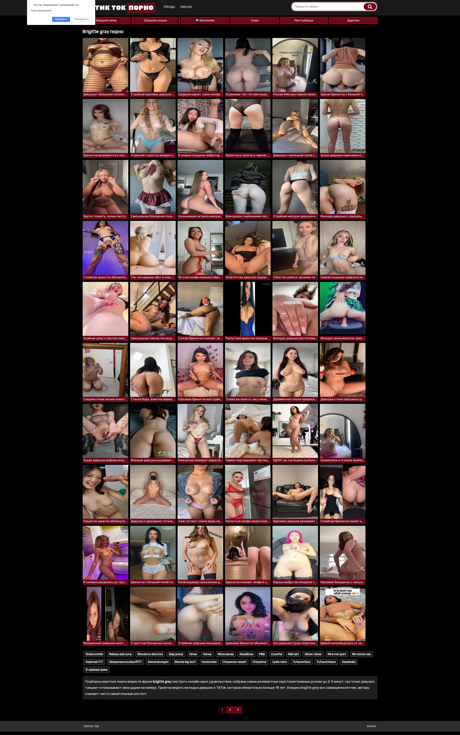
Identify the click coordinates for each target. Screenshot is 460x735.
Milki (262, 654)
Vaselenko (348, 662)
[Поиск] (370, 6)
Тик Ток (124, 8)
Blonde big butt (185, 662)
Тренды (169, 7)
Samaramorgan (158, 662)
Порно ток (91, 726)
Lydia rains (279, 662)
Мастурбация (304, 20)
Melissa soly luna (120, 654)
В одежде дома (96, 669)
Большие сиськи (155, 20)
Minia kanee (226, 654)
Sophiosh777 (94, 662)
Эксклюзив (206, 20)
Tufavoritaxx (301, 662)
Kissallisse (246, 654)
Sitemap (371, 726)
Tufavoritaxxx (326, 662)
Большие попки (106, 20)
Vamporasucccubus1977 (125, 662)
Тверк (254, 20)
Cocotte (276, 654)
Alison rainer (313, 654)
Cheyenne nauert (234, 662)
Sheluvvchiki (94, 654)
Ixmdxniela (209, 662)
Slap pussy (176, 654)
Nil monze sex (361, 654)
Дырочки (353, 20)
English (186, 7)
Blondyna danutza (150, 654)
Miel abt (293, 654)
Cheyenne (259, 662)
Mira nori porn (337, 654)
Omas (193, 654)
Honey (207, 654)
